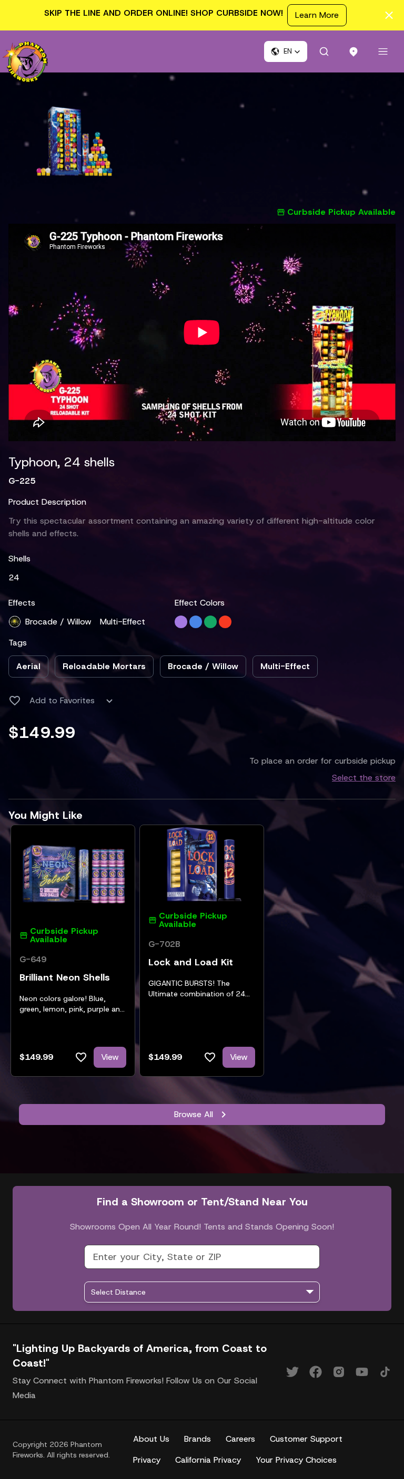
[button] (285, 51)
